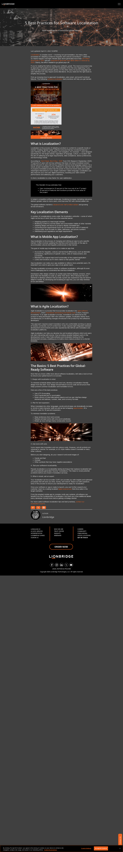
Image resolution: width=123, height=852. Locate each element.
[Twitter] (66, 565)
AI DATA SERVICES (37, 531)
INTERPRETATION (36, 533)
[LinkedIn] (61, 565)
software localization (54, 79)
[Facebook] (52, 565)
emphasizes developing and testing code (60, 313)
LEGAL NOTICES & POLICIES (61, 569)
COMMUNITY (81, 531)
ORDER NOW (61, 546)
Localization (35, 55)
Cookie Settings (86, 848)
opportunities (78, 408)
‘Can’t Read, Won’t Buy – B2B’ (52, 161)
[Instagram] (57, 565)
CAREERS (80, 529)
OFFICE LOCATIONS (84, 535)
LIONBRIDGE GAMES (38, 535)
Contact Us (120, 840)
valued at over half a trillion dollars (65, 205)
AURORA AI (34, 538)
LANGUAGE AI (35, 529)
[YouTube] (71, 565)
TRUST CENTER (59, 531)
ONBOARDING (82, 533)
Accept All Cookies (101, 848)
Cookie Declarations (50, 850)
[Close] (120, 848)
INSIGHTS (57, 533)
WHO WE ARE (58, 529)
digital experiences (65, 489)
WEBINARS (57, 535)
